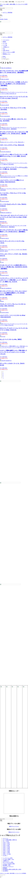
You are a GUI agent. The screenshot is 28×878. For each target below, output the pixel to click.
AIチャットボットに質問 (9, 52)
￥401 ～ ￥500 (6, 846)
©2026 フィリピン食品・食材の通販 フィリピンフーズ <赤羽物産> (13, 873)
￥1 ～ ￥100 (6, 841)
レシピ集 (5, 45)
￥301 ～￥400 (6, 845)
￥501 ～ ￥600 (6, 848)
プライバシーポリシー (8, 866)
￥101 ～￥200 (6, 842)
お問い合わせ (6, 50)
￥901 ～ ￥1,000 (7, 854)
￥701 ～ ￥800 (6, 851)
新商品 (4, 41)
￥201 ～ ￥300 (6, 844)
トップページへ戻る (8, 858)
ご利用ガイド (6, 47)
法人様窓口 (5, 870)
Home (4, 56)
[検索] (1, 10)
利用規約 (5, 868)
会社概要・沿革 (6, 865)
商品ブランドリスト (14, 826)
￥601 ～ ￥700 (6, 849)
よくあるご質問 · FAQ (8, 859)
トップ (4, 57)
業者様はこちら (6, 53)
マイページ (5, 838)
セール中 (5, 43)
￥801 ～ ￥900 (6, 852)
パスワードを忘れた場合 (9, 863)
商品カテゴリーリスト (14, 832)
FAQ (4, 48)
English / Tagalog (4, 19)
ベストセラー (6, 40)
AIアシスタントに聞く (8, 862)
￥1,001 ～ (5, 855)
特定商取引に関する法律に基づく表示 (12, 869)
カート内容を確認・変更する (10, 839)
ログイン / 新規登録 (7, 12)
